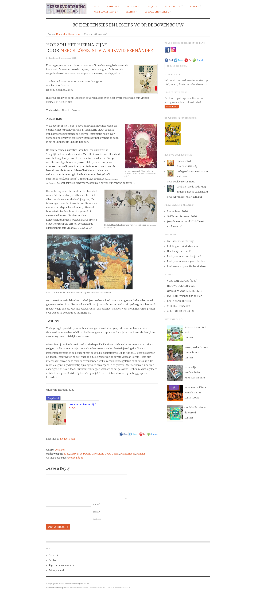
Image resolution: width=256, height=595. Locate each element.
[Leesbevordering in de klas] (66, 8)
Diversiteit (98, 453)
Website (97, 519)
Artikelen (113, 6)
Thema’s (130, 12)
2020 (66, 453)
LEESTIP (188, 337)
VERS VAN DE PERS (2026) (182, 280)
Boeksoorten (172, 6)
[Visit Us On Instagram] (174, 49)
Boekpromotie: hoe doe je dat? (184, 256)
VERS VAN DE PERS (194, 377)
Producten (132, 6)
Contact (53, 560)
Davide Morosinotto (184, 181)
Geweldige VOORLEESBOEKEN (184, 290)
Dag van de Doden (80, 453)
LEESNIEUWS (191, 397)
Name (96, 504)
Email (96, 512)
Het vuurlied (184, 161)
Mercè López (75, 50)
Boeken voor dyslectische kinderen (187, 266)
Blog (97, 6)
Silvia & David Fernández (122, 50)
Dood (108, 453)
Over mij (53, 555)
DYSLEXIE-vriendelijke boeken (184, 296)
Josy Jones (179, 196)
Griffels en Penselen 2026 (182, 216)
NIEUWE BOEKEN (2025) (181, 285)
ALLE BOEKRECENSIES (180, 311)
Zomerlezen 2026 (177, 211)
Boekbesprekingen (73, 34)
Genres (194, 6)
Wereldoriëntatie (105, 12)
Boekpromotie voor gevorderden (186, 261)
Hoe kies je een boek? (179, 251)
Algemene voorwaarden (62, 565)
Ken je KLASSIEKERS (179, 301)
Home (59, 34)
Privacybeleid (56, 570)
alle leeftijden (67, 438)
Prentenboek (127, 453)
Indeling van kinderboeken (182, 246)
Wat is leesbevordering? (180, 241)
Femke (52, 58)
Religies (140, 453)
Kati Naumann (194, 196)
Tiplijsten (151, 6)
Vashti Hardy (190, 166)
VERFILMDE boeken (178, 306)
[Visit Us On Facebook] (168, 49)
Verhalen (60, 449)
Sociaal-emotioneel (157, 12)
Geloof (115, 453)
